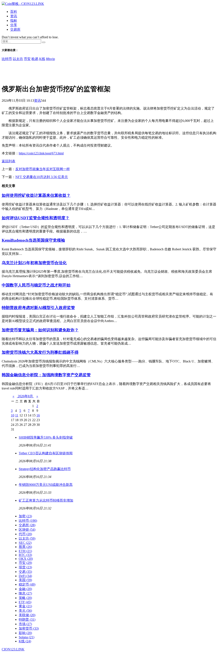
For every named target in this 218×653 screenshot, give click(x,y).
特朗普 (27, 619)
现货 (25, 567)
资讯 (13, 16)
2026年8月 (25, 396)
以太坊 (18, 59)
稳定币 (27, 584)
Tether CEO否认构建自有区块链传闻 (46, 453)
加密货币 (29, 628)
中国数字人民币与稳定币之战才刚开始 (36, 285)
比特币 (7, 59)
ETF (25, 602)
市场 (25, 624)
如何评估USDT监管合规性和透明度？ (35, 218)
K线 (42, 59)
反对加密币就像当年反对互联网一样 (42, 169)
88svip (50, 59)
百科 (13, 11)
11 (16, 415)
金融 (25, 589)
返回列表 (8, 161)
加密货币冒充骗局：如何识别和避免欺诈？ (40, 330)
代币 (25, 534)
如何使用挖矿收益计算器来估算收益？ (36, 195)
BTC (25, 555)
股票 (25, 547)
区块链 (27, 529)
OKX (26, 558)
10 (12, 415)
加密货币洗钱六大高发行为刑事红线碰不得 (40, 352)
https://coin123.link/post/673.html (41, 153)
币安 (27, 59)
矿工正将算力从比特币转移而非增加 (46, 500)
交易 (25, 571)
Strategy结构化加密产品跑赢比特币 (45, 469)
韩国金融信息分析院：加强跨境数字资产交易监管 (46, 375)
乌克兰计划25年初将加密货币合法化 (34, 263)
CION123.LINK (13, 649)
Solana (26, 637)
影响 (25, 633)
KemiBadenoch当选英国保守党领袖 (33, 240)
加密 (25, 516)
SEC (25, 543)
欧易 (35, 59)
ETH (25, 551)
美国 (25, 580)
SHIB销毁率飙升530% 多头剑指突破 (46, 437)
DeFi (25, 576)
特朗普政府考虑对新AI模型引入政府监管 (38, 307)
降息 (25, 593)
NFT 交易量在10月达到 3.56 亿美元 (41, 177)
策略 (25, 598)
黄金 (25, 606)
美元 (25, 610)
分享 (13, 25)
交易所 (15, 29)
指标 (13, 20)
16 (38, 415)
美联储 (27, 615)
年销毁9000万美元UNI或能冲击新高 (46, 484)
